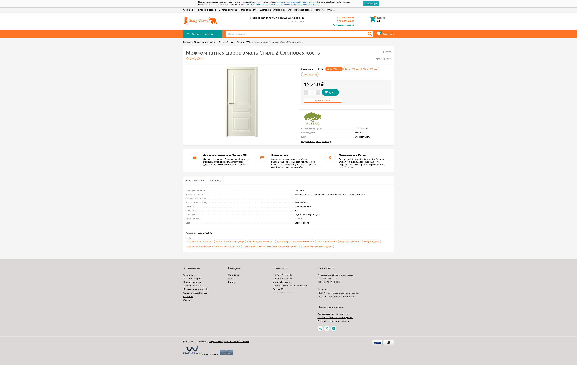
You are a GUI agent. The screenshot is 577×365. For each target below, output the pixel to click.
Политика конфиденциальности (333, 321)
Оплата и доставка (228, 9)
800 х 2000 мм (370, 69)
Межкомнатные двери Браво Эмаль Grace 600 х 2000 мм (270, 246)
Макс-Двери (234, 274)
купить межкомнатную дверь (230, 241)
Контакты (319, 9)
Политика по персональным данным (335, 317)
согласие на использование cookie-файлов (297, 2)
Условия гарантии (248, 9)
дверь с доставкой (326, 241)
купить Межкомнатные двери (317, 246)
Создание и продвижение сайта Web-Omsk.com (229, 341)
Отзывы (331, 9)
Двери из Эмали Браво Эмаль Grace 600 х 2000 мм (213, 246)
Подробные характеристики (315, 141)
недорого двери (371, 241)
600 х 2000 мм (334, 69)
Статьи (231, 282)
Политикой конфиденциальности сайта (302, 4)
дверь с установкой (349, 241)
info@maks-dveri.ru (282, 282)
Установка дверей (207, 9)
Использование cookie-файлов (333, 313)
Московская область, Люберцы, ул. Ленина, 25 (278, 17)
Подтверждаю (371, 4)
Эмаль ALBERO (205, 232)
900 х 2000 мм (310, 74)
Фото (230, 278)
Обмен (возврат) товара (300, 9)
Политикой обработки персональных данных (264, 4)
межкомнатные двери (200, 241)
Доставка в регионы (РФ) (272, 9)
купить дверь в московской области (294, 241)
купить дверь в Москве (260, 241)
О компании (189, 9)
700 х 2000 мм (352, 69)
